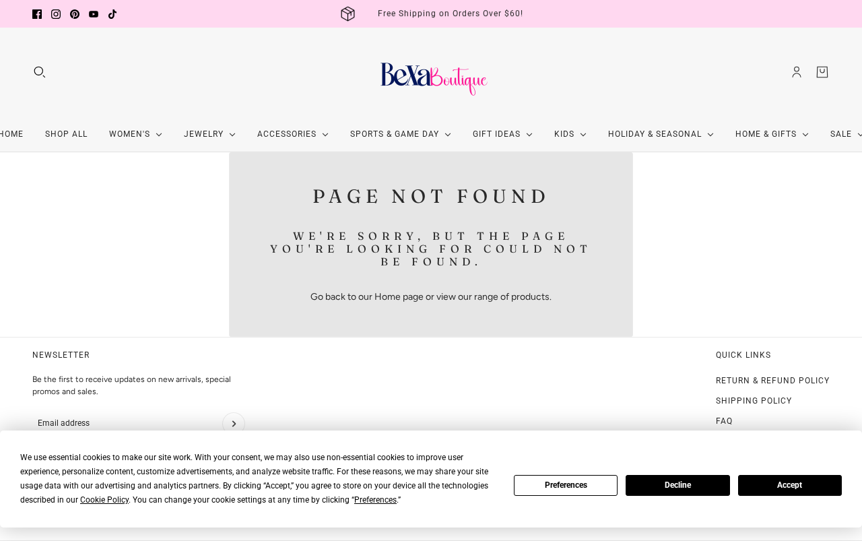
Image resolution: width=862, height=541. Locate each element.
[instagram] (55, 14)
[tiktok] (112, 14)
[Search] (39, 72)
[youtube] (93, 14)
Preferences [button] (375, 500)
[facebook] (37, 14)
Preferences (566, 485)
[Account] (796, 72)
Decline (678, 485)
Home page (399, 297)
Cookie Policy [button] (104, 500)
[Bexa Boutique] (431, 72)
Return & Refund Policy (773, 380)
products (530, 297)
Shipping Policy (754, 401)
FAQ (724, 421)
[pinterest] (74, 14)
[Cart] (822, 72)
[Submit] (233, 423)
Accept (789, 485)
